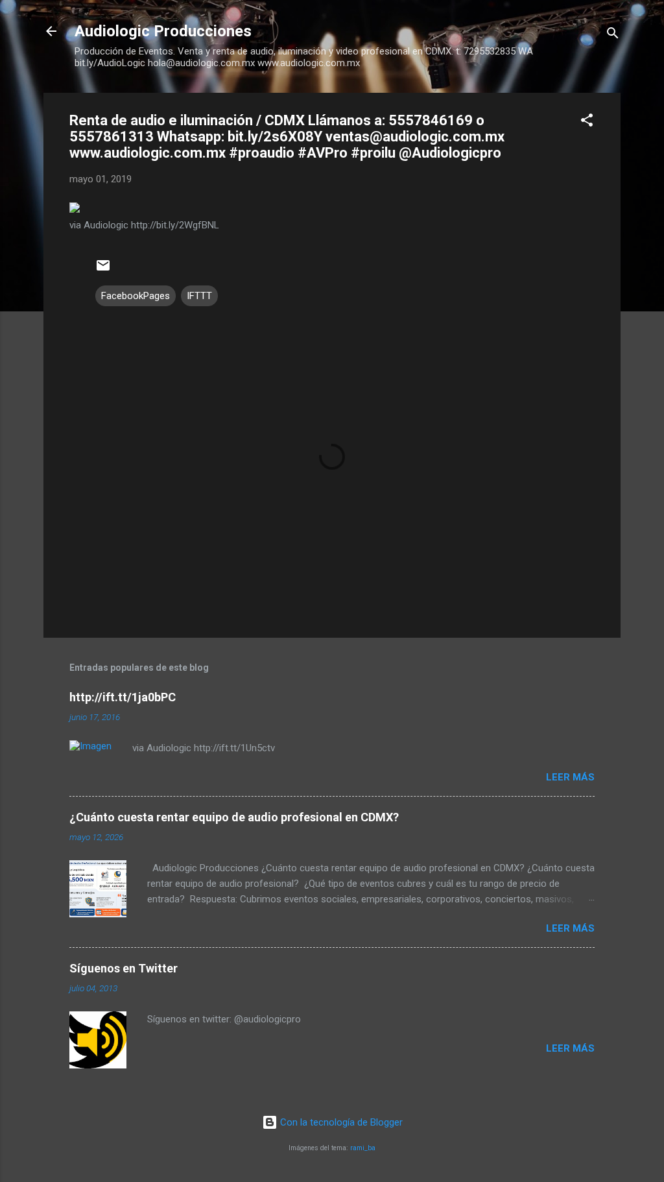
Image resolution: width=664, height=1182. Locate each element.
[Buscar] (613, 35)
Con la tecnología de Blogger (340, 1122)
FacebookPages (135, 296)
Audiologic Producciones (163, 31)
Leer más (570, 777)
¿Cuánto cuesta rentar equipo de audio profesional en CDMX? (234, 817)
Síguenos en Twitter (123, 968)
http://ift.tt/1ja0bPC (122, 697)
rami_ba (362, 1148)
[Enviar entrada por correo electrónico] (103, 270)
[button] (587, 122)
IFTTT (199, 296)
